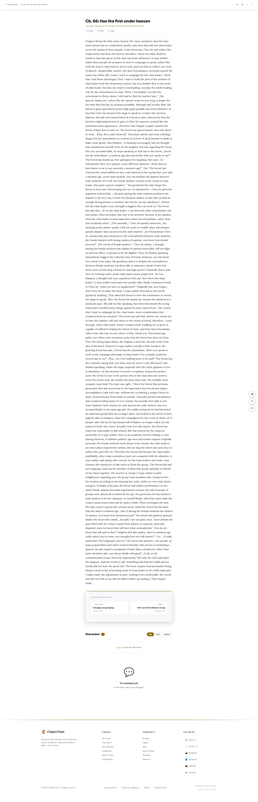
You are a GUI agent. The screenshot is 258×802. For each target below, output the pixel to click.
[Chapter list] (252, 401)
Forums (146, 738)
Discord (190, 740)
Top (150, 634)
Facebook (190, 759)
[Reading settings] (252, 394)
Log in (120, 647)
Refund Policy (161, 787)
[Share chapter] (237, 4)
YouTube (191, 772)
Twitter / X (192, 746)
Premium (146, 755)
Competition (107, 759)
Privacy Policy (110, 787)
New (158, 634)
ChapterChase (55, 731)
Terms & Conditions (130, 787)
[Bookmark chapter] (242, 4)
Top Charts (106, 742)
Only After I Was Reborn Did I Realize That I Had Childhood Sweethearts (114, 26)
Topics (145, 742)
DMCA (147, 787)
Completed (106, 751)
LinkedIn (190, 766)
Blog (144, 747)
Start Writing (148, 751)
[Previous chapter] (247, 4)
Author (167, 634)
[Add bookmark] (252, 408)
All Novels (106, 738)
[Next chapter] (252, 4)
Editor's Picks (107, 755)
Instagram (191, 753)
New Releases (107, 747)
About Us (146, 759)
